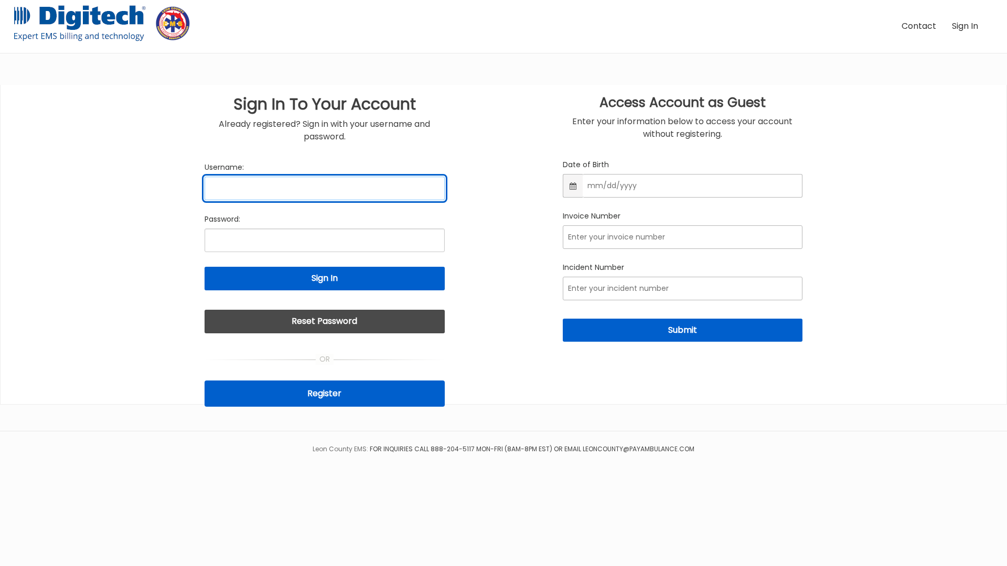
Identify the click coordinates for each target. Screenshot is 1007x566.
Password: (222, 219)
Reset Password (324, 321)
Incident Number (593, 267)
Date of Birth (586, 164)
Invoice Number (591, 216)
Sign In (965, 26)
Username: (224, 167)
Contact (919, 26)
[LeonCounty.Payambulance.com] (105, 23)
